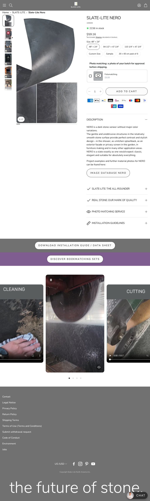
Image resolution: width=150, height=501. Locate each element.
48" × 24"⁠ (93, 46)
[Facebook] (74, 464)
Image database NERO (108, 173)
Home (5, 12)
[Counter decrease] (89, 91)
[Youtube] (93, 464)
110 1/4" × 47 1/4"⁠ (133, 46)
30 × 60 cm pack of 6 (128, 53)
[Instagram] (80, 464)
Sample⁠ (109, 53)
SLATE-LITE (18, 12)
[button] (4, 5)
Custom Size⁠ (94, 53)
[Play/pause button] (51, 280)
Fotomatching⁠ (111, 74)
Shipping (99, 37)
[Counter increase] (100, 91)
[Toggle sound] (99, 367)
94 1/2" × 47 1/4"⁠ (111, 46)
